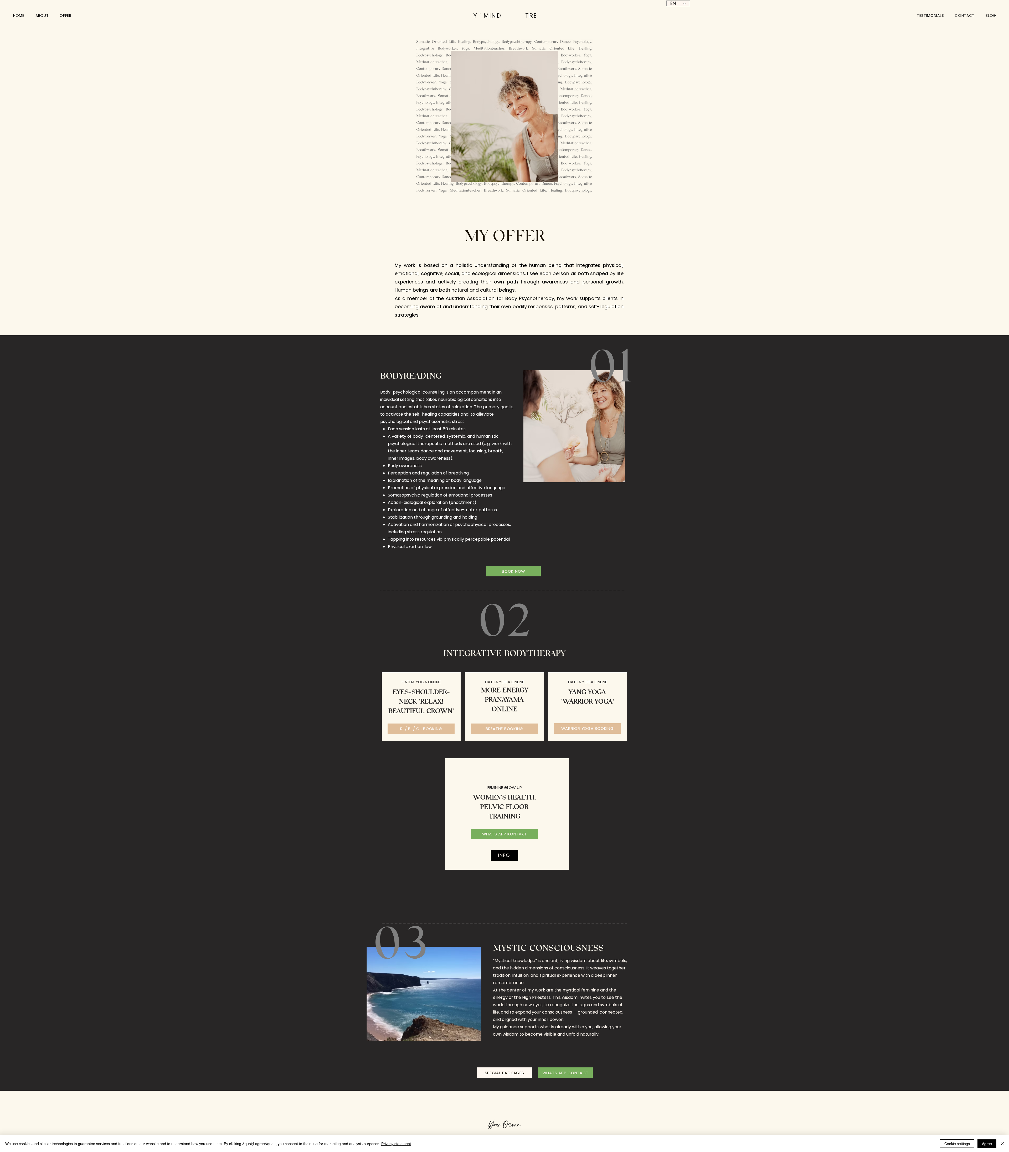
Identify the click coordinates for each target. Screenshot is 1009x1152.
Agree (987, 1143)
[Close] (1003, 1143)
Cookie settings (957, 1143)
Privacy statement (396, 1143)
